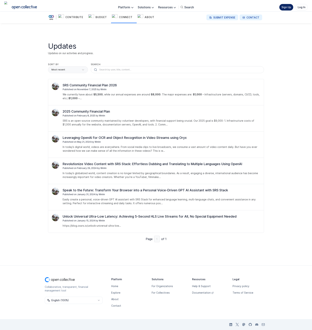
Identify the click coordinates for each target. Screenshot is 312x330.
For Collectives (161, 292)
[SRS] (52, 17)
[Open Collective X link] (237, 324)
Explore (115, 292)
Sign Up (286, 7)
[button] (72, 17)
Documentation (201, 292)
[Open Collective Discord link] (256, 324)
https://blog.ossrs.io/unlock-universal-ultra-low (91, 225)
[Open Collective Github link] (250, 324)
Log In (301, 7)
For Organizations (162, 286)
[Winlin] (55, 86)
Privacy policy (241, 286)
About (115, 299)
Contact (116, 305)
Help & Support (201, 286)
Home (114, 286)
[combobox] (74, 300)
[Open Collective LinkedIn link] (230, 324)
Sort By (53, 64)
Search (95, 64)
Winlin (103, 89)
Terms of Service (243, 292)
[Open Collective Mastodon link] (243, 324)
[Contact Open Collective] (263, 324)
